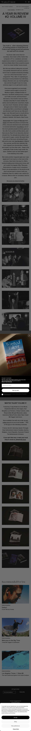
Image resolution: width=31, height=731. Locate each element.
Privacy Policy (16, 729)
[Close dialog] (29, 335)
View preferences (15, 726)
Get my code (15, 390)
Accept (15, 717)
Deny (15, 721)
